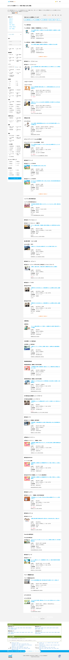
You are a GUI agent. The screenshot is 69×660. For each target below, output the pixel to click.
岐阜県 (25, 647)
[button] (60, 19)
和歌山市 (18, 632)
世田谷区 (29, 627)
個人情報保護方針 (45, 655)
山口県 (22, 648)
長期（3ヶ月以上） (11, 61)
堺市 (20, 632)
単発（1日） (11, 54)
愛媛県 (13, 649)
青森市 (56, 632)
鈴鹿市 (57, 627)
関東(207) (11, 19)
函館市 (58, 632)
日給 (58, 15)
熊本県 (50, 648)
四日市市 (54, 627)
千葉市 (24, 627)
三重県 (27, 647)
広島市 (47, 632)
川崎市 (27, 627)
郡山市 (53, 632)
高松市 (26, 648)
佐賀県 (45, 648)
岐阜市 (51, 627)
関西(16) (11, 22)
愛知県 (13, 647)
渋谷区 (21, 627)
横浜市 (9, 627)
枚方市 (9, 633)
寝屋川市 (12, 633)
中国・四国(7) (12, 24)
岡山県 (15, 648)
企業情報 (24, 655)
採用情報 (36, 655)
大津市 (32, 632)
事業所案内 (27, 655)
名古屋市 (36, 627)
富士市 (45, 627)
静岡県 (20, 647)
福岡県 (40, 648)
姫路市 (23, 632)
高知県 (17, 649)
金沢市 (47, 647)
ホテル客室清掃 (36, 19)
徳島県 (29, 648)
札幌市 (36, 632)
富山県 (42, 647)
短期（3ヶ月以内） (19, 58)
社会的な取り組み (32, 655)
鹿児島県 (55, 648)
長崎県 (47, 648)
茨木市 (26, 632)
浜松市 (40, 627)
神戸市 (15, 632)
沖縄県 (40, 649)
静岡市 (42, 627)
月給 (60, 15)
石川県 (45, 647)
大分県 (52, 648)
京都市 (12, 632)
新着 (53, 15)
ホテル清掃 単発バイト (28, 19)
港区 (18, 627)
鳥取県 (17, 648)
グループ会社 (40, 655)
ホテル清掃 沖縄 (44, 19)
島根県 (20, 648)
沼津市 (48, 627)
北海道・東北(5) (12, 26)
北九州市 (36, 633)
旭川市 (50, 632)
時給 (55, 15)
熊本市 (40, 633)
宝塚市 (29, 632)
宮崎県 (58, 648)
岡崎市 (17, 647)
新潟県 (40, 647)
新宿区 (12, 627)
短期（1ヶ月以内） (11, 58)
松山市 (44, 632)
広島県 (13, 648)
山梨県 (52, 647)
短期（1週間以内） (19, 55)
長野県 (54, 647)
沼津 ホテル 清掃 (52, 19)
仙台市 (39, 632)
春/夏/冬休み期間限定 (19, 61)
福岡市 (42, 632)
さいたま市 (15, 627)
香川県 (24, 648)
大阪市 (9, 632)
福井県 (49, 647)
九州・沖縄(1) (12, 28)
